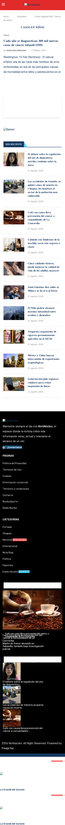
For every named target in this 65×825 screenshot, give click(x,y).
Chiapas (7, 533)
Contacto (8, 495)
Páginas (8, 455)
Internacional (10, 546)
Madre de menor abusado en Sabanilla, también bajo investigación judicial (23, 646)
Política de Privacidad (14, 463)
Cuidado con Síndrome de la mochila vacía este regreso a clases (44, 243)
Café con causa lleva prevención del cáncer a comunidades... (22, 729)
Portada (7, 527)
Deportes (8, 565)
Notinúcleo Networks (16, 50)
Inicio (6, 16)
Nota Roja (8, 552)
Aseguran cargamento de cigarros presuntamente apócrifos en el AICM (42, 335)
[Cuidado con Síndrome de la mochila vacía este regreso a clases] (13, 245)
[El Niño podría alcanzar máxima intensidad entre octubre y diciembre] (13, 313)
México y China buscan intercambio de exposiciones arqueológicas (43, 359)
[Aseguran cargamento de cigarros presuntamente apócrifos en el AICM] (13, 337)
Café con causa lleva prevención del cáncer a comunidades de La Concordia (41, 218)
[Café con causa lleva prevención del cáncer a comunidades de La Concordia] (13, 217)
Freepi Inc (8, 748)
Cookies (7, 476)
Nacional (15, 539)
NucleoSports (10, 501)
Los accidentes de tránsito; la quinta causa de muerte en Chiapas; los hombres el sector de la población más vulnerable (44, 188)
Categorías (11, 519)
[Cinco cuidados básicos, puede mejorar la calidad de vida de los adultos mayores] (13, 268)
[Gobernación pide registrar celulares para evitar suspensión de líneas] (13, 384)
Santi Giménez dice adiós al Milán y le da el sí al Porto (43, 289)
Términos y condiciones (16, 488)
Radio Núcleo (10, 508)
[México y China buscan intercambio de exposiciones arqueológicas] (13, 360)
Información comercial (15, 482)
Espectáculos (16, 571)
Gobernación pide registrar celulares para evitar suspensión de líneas (43, 383)
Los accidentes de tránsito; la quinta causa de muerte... (23, 706)
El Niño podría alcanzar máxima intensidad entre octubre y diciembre (42, 312)
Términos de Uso (12, 469)
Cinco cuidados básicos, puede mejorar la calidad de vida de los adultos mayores (43, 267)
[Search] (61, 4)
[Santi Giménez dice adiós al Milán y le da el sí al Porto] (13, 292)
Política (7, 559)
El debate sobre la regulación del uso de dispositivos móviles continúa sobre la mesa (44, 159)
